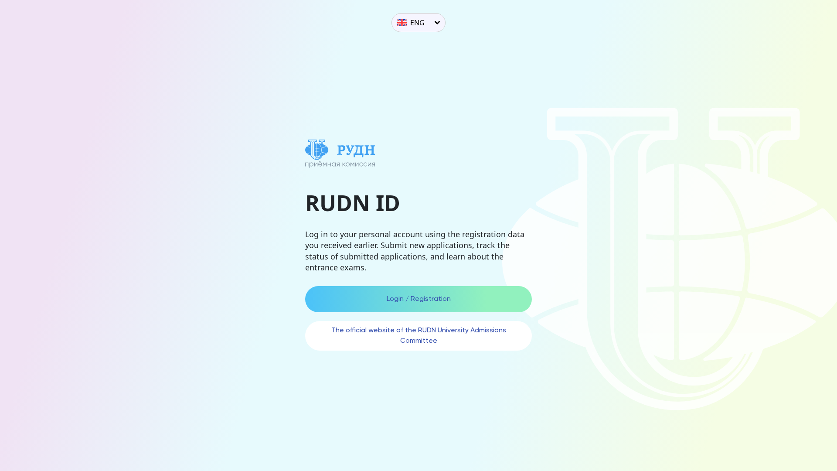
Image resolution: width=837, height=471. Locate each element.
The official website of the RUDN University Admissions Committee (418, 336)
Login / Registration (419, 299)
